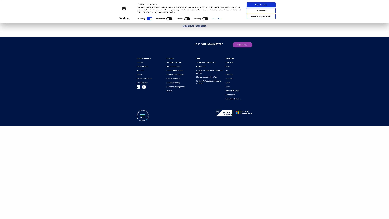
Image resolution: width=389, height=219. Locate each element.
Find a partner (142, 83)
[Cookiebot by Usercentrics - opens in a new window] (124, 18)
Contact (140, 62)
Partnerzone (230, 95)
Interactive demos (232, 91)
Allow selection (261, 11)
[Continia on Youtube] (144, 87)
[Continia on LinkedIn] (139, 87)
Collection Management (175, 87)
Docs (228, 87)
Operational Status (233, 99)
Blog (227, 70)
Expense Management (174, 70)
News (228, 66)
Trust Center (201, 66)
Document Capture (173, 62)
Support (229, 79)
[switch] (169, 18)
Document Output (173, 66)
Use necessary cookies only (261, 16)
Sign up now (242, 45)
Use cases (229, 62)
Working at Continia (144, 79)
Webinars (229, 75)
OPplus (169, 91)
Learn (228, 83)
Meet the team (142, 66)
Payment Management (175, 75)
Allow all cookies (261, 5)
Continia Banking (173, 83)
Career (139, 75)
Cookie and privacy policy (205, 62)
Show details (216, 19)
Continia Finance (173, 79)
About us (140, 70)
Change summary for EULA (206, 77)
